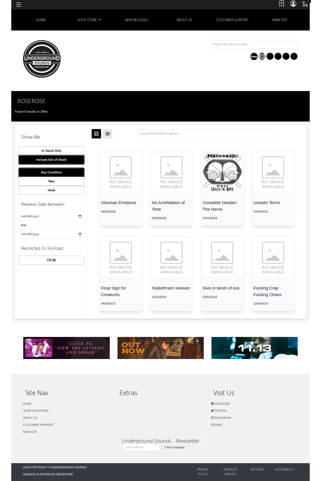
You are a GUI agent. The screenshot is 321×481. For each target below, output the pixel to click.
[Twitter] (278, 56)
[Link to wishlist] (281, 5)
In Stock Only (51, 151)
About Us (184, 20)
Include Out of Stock (51, 159)
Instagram (222, 418)
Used (51, 190)
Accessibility (284, 469)
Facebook (222, 403)
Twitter (220, 410)
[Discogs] (254, 56)
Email (218, 425)
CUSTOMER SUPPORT (232, 20)
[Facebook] (270, 56)
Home (27, 403)
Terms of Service (230, 471)
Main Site (280, 20)
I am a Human (174, 447)
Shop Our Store (35, 410)
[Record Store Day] (262, 56)
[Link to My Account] (293, 5)
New (51, 181)
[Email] (294, 56)
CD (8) (51, 260)
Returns (257, 469)
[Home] (42, 58)
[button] (89, 20)
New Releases (136, 20)
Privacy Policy (202, 471)
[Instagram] (286, 56)
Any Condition (51, 172)
